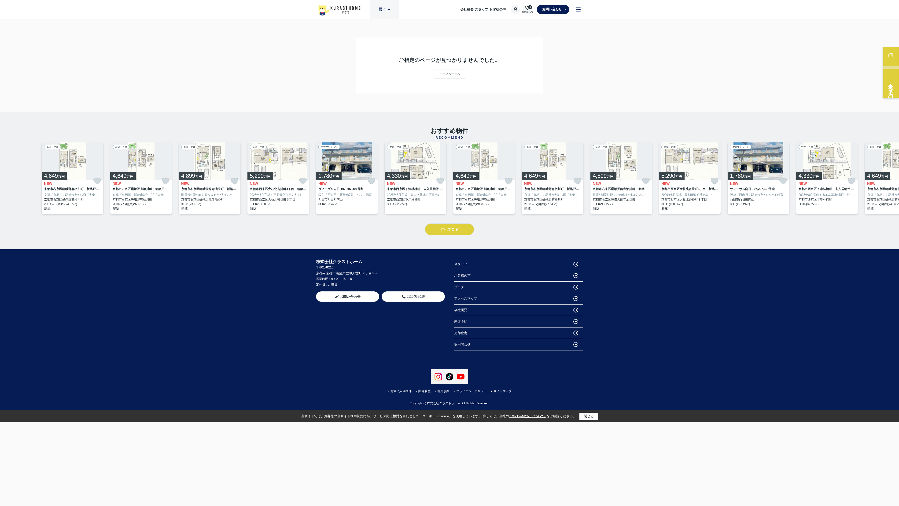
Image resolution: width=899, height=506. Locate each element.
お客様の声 (498, 9)
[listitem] (347, 178)
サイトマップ (503, 391)
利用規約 (443, 391)
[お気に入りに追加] (97, 181)
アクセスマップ (465, 298)
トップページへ (449, 74)
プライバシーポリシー (471, 391)
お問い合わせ (552, 9)
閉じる (589, 416)
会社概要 (467, 9)
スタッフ (481, 9)
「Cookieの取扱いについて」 (527, 416)
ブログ (459, 287)
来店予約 (460, 321)
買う (382, 9)
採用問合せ (462, 344)
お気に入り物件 (401, 391)
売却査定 (460, 333)
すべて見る (449, 229)
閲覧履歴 (424, 391)
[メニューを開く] (578, 9)
